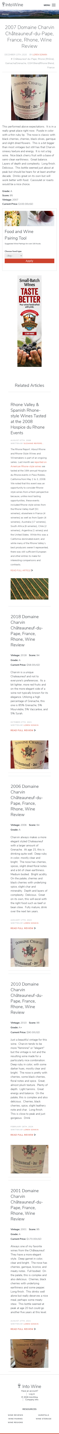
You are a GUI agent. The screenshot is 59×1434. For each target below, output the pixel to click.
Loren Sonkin (40, 54)
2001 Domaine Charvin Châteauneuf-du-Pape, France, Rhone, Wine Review (27, 1205)
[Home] (3, 4)
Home (5, 14)
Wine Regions (15, 1422)
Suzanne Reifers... (34, 443)
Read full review (22, 730)
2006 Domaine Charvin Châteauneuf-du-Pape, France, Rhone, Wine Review (27, 801)
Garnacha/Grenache (15, 63)
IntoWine (14, 5)
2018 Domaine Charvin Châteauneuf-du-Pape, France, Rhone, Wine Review (27, 631)
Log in (32, 1394)
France (50, 67)
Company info (31, 1399)
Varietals (43, 1415)
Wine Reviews (15, 1415)
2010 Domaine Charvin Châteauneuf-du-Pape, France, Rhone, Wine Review (27, 998)
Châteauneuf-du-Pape (25, 59)
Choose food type (13, 251)
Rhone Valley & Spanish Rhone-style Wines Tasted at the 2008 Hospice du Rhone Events (28, 419)
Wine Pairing (15, 1419)
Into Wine (31, 1386)
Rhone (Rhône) (46, 59)
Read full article (21, 570)
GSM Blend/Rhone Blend (40, 63)
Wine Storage (43, 1419)
